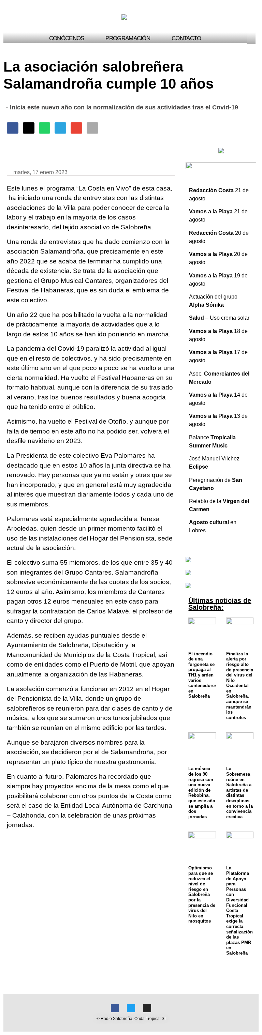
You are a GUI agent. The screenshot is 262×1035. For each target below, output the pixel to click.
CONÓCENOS (66, 38)
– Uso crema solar (219, 318)
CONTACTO (186, 38)
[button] (252, 38)
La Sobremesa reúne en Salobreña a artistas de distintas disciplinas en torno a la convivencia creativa (239, 792)
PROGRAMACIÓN (127, 38)
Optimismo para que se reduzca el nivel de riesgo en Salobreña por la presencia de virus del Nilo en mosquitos (201, 894)
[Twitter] (131, 1008)
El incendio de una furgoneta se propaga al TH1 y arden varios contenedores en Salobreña (202, 675)
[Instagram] (147, 1008)
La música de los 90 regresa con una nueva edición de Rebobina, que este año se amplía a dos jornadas (201, 792)
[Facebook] (115, 1008)
